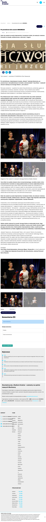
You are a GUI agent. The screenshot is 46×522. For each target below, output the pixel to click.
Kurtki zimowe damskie (20, 457)
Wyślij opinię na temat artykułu (8, 312)
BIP (18, 426)
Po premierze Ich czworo (19, 23)
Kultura (8, 23)
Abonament (20, 424)
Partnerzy (20, 428)
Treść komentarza (7, 334)
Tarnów (13, 420)
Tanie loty (20, 451)
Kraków (13, 418)
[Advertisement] (23, 14)
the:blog (19, 468)
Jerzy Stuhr (12, 309)
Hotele (19, 453)
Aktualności (3, 23)
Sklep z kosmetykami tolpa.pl (21, 482)
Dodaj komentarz (7, 345)
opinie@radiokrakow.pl (32, 396)
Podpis (4, 330)
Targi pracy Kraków (19, 443)
